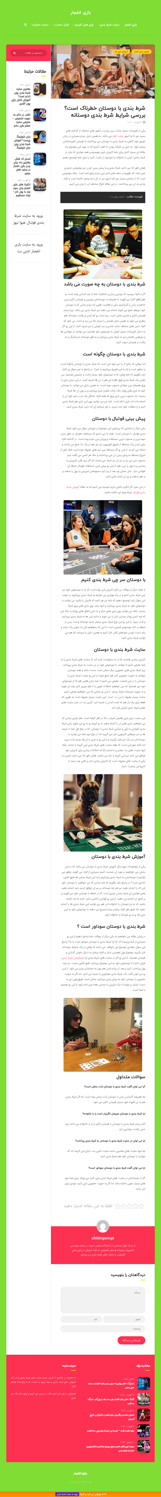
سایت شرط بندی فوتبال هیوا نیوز (28, 219)
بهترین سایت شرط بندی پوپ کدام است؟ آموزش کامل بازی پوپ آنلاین (20, 96)
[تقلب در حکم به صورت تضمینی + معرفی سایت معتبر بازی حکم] (39, 115)
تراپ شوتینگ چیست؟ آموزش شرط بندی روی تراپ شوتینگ (22, 142)
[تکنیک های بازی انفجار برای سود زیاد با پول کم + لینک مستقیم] (39, 184)
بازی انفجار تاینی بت (27, 247)
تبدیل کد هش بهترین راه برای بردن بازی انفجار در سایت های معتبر (21, 166)
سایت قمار (118, 136)
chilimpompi (103, 1238)
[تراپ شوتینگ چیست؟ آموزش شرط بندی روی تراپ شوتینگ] (39, 137)
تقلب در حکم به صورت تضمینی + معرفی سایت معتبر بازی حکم (21, 120)
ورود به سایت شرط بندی (67, 1494)
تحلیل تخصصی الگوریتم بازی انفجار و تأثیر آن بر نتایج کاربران (112, 1417)
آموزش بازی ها (121, 51)
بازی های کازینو (84, 25)
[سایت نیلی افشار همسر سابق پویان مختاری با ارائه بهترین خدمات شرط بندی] (143, 1446)
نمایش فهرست (117, 196)
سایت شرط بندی (109, 25)
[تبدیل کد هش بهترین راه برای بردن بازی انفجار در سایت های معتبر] (39, 159)
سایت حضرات (40, 25)
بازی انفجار (80, 12)
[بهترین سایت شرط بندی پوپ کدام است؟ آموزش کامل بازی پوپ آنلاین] (39, 89)
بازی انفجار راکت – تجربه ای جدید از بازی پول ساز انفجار (110, 1430)
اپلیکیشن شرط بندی (73, 958)
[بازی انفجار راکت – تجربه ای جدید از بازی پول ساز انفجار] (143, 1430)
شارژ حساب (62, 25)
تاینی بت (119, 697)
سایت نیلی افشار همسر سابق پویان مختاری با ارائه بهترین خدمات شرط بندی (110, 1448)
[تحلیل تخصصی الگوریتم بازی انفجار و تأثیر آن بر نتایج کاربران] (143, 1415)
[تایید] (14, 53)
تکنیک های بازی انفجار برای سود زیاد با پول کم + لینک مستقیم (21, 190)
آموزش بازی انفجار (141, 51)
